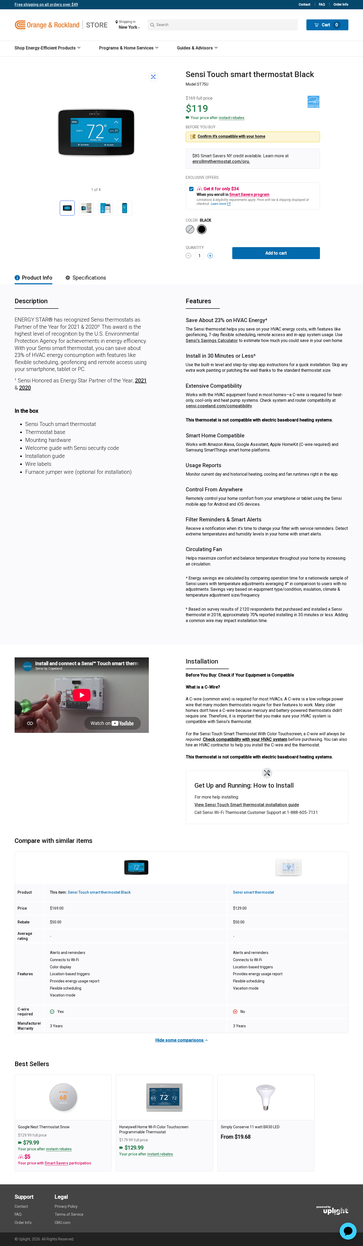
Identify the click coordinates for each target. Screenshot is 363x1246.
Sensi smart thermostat (253, 892)
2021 (141, 380)
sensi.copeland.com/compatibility (219, 405)
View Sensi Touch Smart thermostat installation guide (247, 804)
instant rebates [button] (59, 1149)
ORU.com (62, 1222)
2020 (25, 388)
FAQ (322, 4)
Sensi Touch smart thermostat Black (99, 892)
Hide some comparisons (180, 1040)
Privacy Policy (66, 1206)
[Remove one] (188, 255)
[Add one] (210, 255)
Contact (304, 4)
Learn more (218, 204)
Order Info (341, 4)
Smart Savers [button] (56, 1163)
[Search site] (223, 25)
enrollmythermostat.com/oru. (221, 161)
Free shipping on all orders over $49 (46, 4)
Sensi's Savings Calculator (212, 340)
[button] (128, 25)
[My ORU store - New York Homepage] (61, 25)
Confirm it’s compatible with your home (231, 136)
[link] (63, 1123)
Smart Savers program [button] (249, 194)
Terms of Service (69, 1214)
